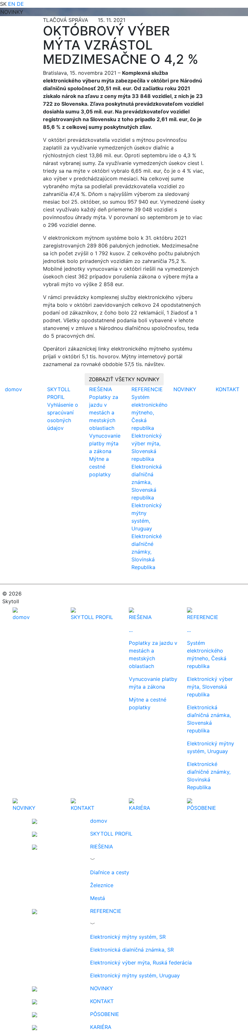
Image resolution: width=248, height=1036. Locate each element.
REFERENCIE (147, 389)
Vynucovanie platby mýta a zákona (104, 443)
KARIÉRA (100, 1027)
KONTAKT (227, 389)
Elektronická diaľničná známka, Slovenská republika (146, 482)
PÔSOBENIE (104, 1014)
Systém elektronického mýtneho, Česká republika (149, 412)
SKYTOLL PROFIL (111, 833)
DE (20, 4)
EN (11, 4)
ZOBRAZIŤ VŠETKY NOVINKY (124, 379)
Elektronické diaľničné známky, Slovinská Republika (146, 551)
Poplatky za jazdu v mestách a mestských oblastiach (103, 412)
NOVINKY (184, 389)
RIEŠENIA (100, 389)
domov (13, 389)
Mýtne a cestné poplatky (100, 467)
